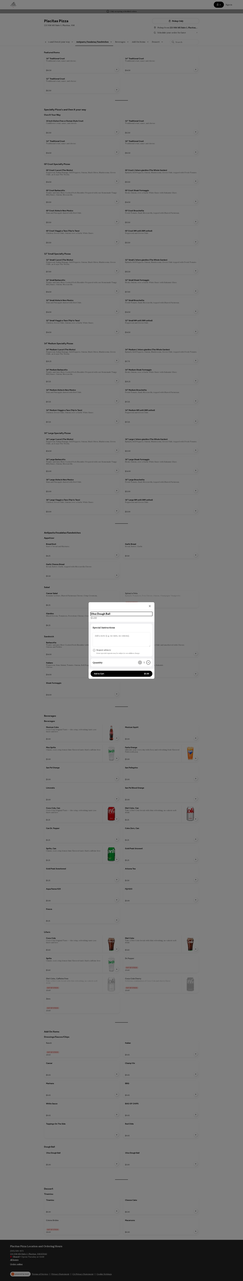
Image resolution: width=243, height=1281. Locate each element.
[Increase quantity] (148, 662)
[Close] (149, 606)
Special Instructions (104, 627)
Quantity (98, 662)
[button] (121, 674)
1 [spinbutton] (144, 662)
